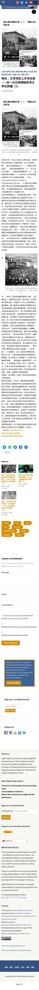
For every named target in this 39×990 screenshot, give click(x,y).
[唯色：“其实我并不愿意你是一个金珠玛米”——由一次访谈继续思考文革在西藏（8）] (9, 495)
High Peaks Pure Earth (21, 910)
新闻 (25, 72)
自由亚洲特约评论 (15, 430)
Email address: (7, 811)
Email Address (7, 605)
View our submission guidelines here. (17, 950)
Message (5, 572)
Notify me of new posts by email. (15, 635)
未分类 (30, 72)
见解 (14, 75)
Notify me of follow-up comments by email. (19, 627)
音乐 (27, 75)
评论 (18, 75)
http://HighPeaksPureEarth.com (17, 934)
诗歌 (23, 75)
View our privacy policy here (13, 946)
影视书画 (19, 72)
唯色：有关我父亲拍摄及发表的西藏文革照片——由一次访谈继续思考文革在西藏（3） (8, 479)
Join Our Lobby (13, 683)
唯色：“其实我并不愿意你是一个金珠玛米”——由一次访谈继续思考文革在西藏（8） (9, 506)
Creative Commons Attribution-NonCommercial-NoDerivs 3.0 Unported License (19, 916)
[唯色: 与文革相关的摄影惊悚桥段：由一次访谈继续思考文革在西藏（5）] (25, 469)
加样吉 (8, 72)
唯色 (13, 72)
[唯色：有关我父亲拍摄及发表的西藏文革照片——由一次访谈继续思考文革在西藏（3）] (9, 469)
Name (4, 594)
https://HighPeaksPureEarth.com (17, 925)
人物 (3, 72)
